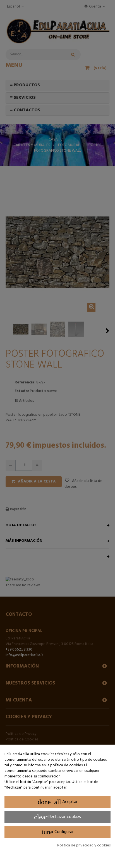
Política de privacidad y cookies (84, 845)
